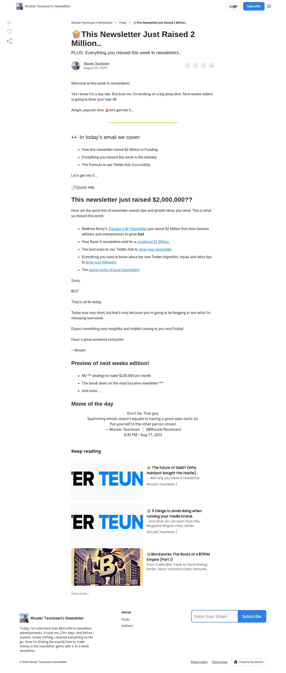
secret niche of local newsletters (114, 270)
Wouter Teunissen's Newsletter (92, 23)
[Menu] (269, 5)
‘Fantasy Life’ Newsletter (127, 229)
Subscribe (254, 6)
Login (233, 6)
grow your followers (101, 262)
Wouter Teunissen (96, 63)
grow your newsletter (155, 249)
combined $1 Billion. (153, 242)
